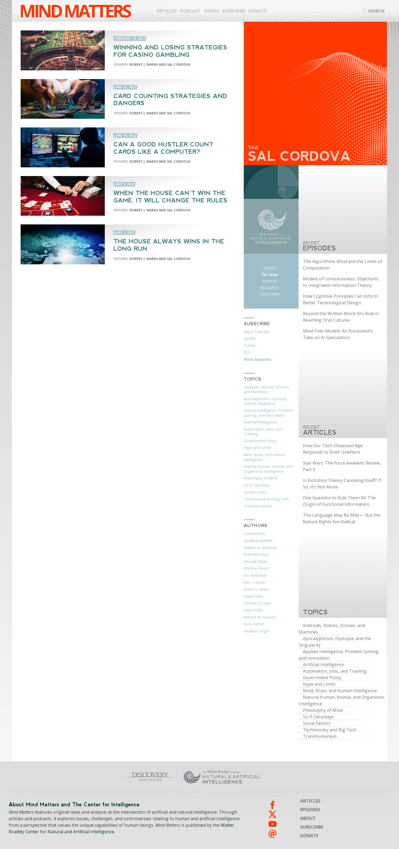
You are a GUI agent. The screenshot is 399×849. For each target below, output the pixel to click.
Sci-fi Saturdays (257, 485)
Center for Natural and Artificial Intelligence (267, 777)
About (269, 268)
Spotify (250, 338)
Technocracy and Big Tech (266, 499)
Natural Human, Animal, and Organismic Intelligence (268, 469)
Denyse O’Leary (257, 603)
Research (269, 287)
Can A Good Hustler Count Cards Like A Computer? (163, 148)
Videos (211, 11)
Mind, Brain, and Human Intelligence (264, 457)
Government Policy (260, 440)
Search (376, 11)
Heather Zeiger (257, 631)
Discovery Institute (113, 777)
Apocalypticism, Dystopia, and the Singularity (266, 401)
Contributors (254, 533)
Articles (167, 11)
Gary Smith (253, 610)
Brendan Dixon (257, 554)
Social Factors (255, 492)
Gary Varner (254, 624)
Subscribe (233, 11)
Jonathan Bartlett (258, 540)
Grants (269, 281)
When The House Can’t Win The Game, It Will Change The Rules (170, 197)
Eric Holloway (255, 575)
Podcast (190, 11)
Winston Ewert (256, 568)
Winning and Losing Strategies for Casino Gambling (170, 51)
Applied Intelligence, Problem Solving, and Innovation (268, 413)
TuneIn (250, 345)
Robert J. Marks (257, 589)
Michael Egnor (256, 561)
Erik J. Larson (255, 582)
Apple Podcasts (257, 331)
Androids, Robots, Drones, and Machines (267, 389)
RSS (247, 352)
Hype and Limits (257, 447)
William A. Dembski (260, 547)
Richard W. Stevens (260, 617)
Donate (257, 11)
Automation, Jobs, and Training (263, 432)
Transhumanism (258, 506)
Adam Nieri (253, 596)
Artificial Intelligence (260, 422)
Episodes (310, 810)
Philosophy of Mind (260, 478)
